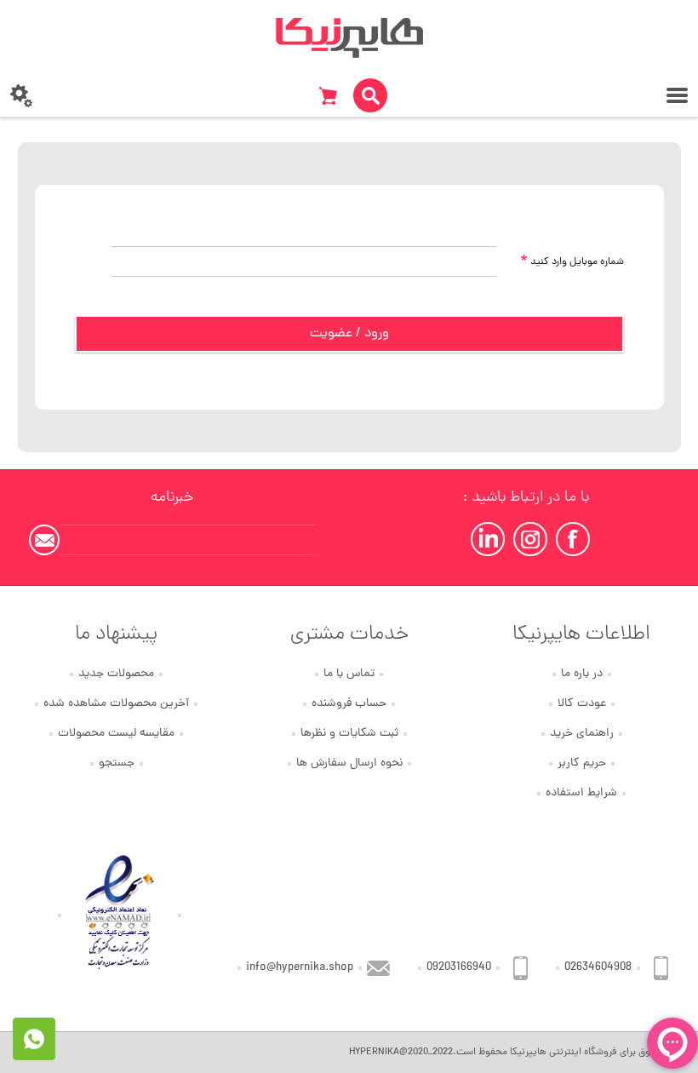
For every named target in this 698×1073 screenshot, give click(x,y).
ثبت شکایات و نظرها (349, 734)
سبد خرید (328, 95)
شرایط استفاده (581, 793)
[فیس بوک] (573, 539)
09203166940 (458, 968)
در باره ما (582, 674)
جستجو (116, 763)
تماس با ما (349, 674)
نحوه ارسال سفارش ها (349, 763)
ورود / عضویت (349, 334)
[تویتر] (530, 539)
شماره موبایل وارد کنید (572, 262)
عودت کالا (582, 704)
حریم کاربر (582, 763)
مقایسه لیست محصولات (116, 734)
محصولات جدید (116, 674)
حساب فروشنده (349, 704)
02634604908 (598, 968)
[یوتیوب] (488, 539)
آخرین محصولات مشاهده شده (116, 704)
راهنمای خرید (582, 734)
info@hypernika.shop (299, 968)
